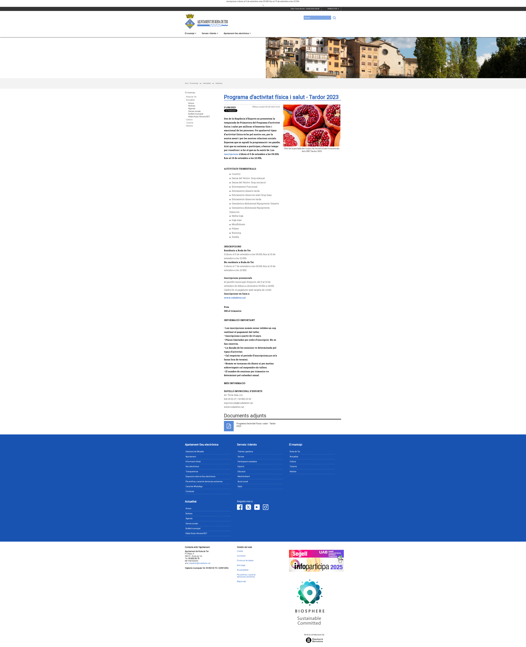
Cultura (189, 120)
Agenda (191, 108)
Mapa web (241, 581)
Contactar (190, 491)
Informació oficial (193, 461)
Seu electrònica (192, 466)
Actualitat (207, 83)
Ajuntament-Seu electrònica (236, 33)
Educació (241, 471)
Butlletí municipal (195, 114)
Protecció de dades (245, 561)
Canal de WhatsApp (194, 486)
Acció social (243, 481)
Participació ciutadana (247, 461)
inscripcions (231, 154)
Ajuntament (191, 457)
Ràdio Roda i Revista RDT (199, 117)
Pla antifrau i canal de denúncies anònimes (204, 481)
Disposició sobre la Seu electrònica (200, 476)
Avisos (191, 103)
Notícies (219, 83)
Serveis (241, 457)
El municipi (189, 33)
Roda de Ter (191, 97)
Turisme (189, 123)
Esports (241, 466)
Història (189, 126)
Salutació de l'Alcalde (195, 451)
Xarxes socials (194, 111)
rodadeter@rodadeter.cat (199, 563)
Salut (240, 486)
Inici (186, 83)
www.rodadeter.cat (235, 297)
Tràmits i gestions (245, 451)
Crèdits (240, 551)
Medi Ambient (244, 476)
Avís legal (241, 565)
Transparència (192, 471)
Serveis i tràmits (209, 33)
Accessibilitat (242, 570)
